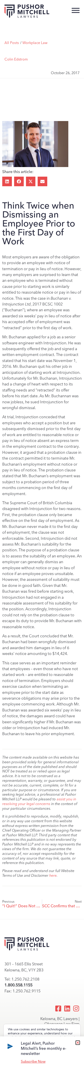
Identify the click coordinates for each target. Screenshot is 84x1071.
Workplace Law (34, 43)
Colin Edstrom (16, 59)
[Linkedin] (67, 1008)
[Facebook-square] (58, 1008)
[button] (7, 181)
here (53, 875)
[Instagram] (76, 1008)
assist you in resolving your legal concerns (39, 801)
